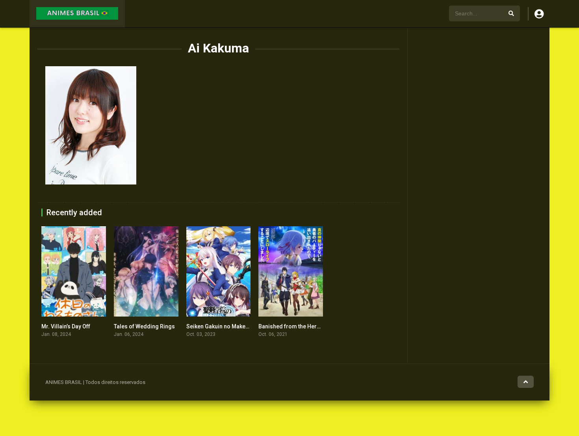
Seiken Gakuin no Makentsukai (225, 326)
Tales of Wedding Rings (144, 326)
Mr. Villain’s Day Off (65, 326)
